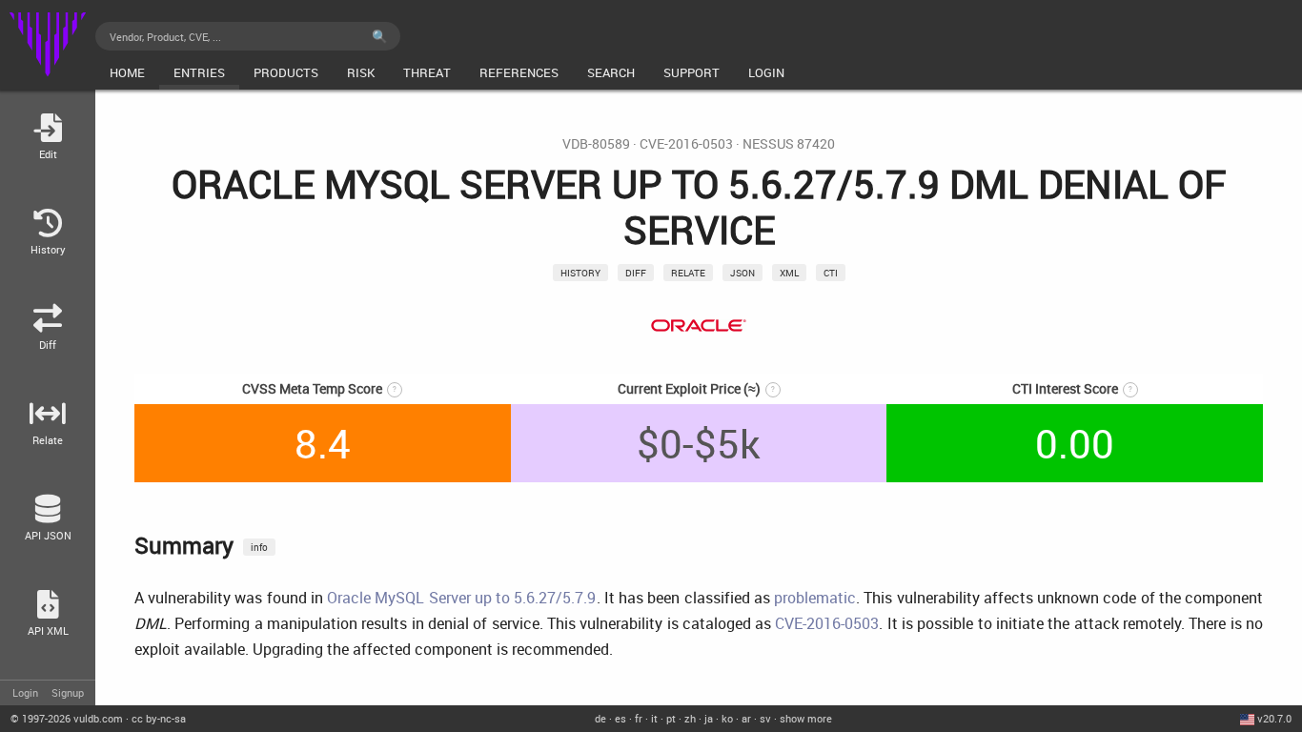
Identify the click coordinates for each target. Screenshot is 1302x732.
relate (688, 272)
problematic (815, 597)
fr (638, 718)
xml (789, 272)
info (259, 547)
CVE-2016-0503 (686, 143)
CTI (831, 272)
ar (746, 718)
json (742, 272)
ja (708, 718)
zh (690, 718)
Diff (635, 272)
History (580, 272)
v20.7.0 (1274, 718)
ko (727, 718)
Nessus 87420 (789, 143)
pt (671, 718)
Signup (67, 692)
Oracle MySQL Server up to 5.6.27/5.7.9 (461, 597)
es (620, 718)
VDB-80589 (596, 143)
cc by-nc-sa (159, 718)
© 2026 (66, 718)
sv (765, 718)
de (600, 718)
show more (806, 718)
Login (25, 692)
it (654, 718)
